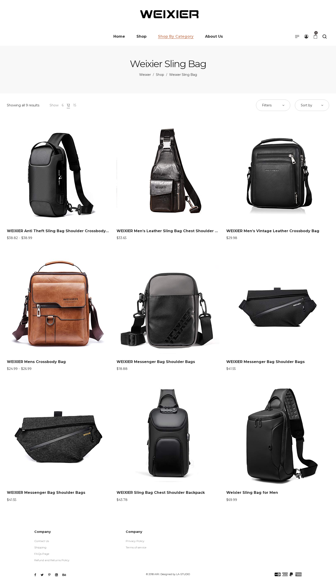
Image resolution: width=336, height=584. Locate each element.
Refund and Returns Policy (51, 560)
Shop (160, 75)
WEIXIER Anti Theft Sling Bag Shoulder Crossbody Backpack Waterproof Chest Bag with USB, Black (105, 231)
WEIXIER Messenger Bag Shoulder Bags (156, 362)
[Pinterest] (49, 575)
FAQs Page (41, 553)
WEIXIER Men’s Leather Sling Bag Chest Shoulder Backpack (175, 231)
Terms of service (136, 547)
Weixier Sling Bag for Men (252, 492)
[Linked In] (56, 575)
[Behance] (64, 575)
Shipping (40, 547)
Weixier (145, 75)
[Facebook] (35, 575)
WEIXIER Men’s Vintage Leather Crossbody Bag (272, 231)
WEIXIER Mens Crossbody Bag (36, 362)
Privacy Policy (135, 541)
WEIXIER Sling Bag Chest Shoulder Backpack (161, 492)
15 (74, 105)
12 (68, 105)
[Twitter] (42, 575)
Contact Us (41, 541)
